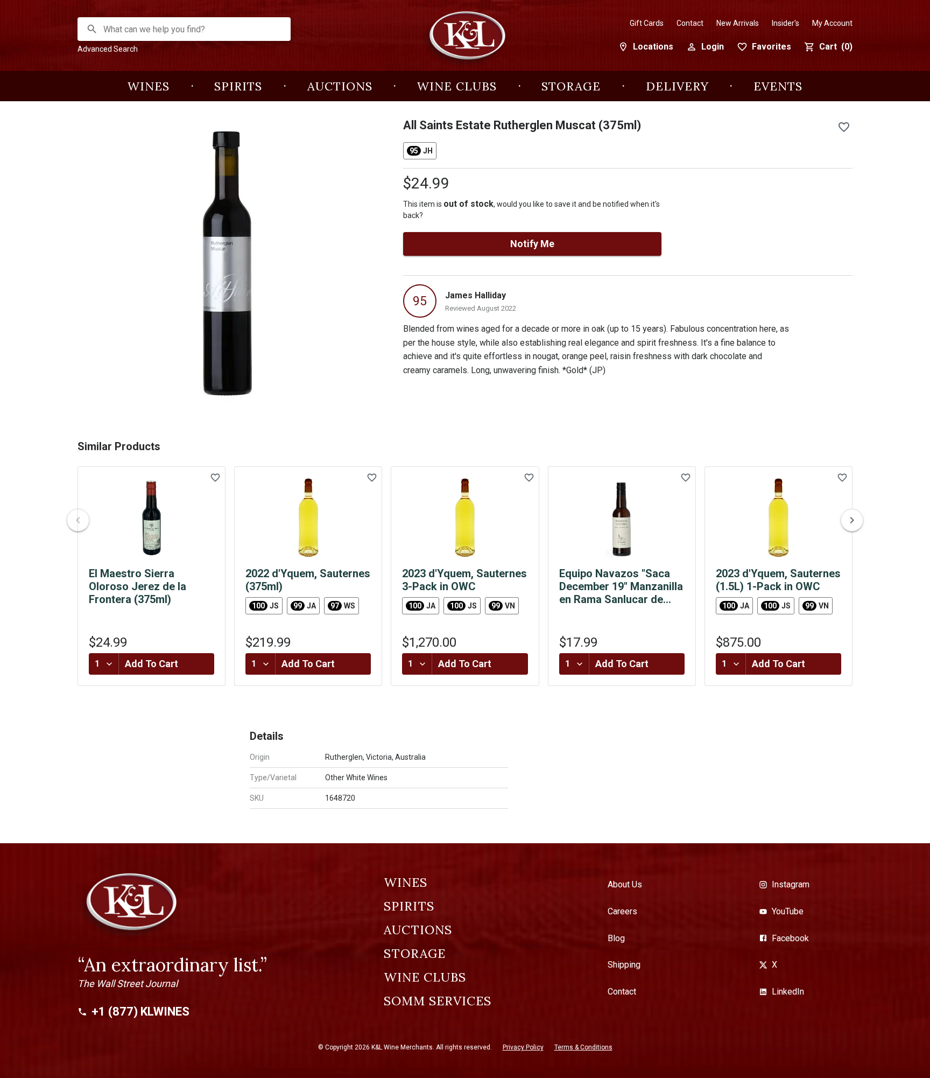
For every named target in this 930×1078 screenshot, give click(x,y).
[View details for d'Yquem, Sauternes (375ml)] (308, 518)
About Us (625, 884)
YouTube (788, 911)
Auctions (339, 86)
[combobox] (184, 29)
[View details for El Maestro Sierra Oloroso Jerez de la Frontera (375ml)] (151, 518)
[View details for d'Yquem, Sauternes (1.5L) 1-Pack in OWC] (778, 518)
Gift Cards (647, 23)
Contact (690, 23)
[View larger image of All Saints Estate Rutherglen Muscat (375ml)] (227, 263)
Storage (571, 86)
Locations (653, 46)
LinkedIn (788, 991)
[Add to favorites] (843, 127)
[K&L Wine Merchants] (465, 41)
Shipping (624, 965)
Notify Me (532, 243)
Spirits (238, 86)
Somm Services (437, 1001)
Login (712, 46)
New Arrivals (737, 23)
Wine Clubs (457, 86)
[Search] (92, 29)
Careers (622, 911)
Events (777, 86)
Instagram (790, 884)
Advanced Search (108, 49)
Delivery (677, 86)
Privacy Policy (523, 1047)
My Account (832, 23)
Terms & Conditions (583, 1047)
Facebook (790, 938)
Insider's (785, 23)
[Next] (852, 520)
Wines (149, 86)
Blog (616, 938)
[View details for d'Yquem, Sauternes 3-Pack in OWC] (464, 518)
